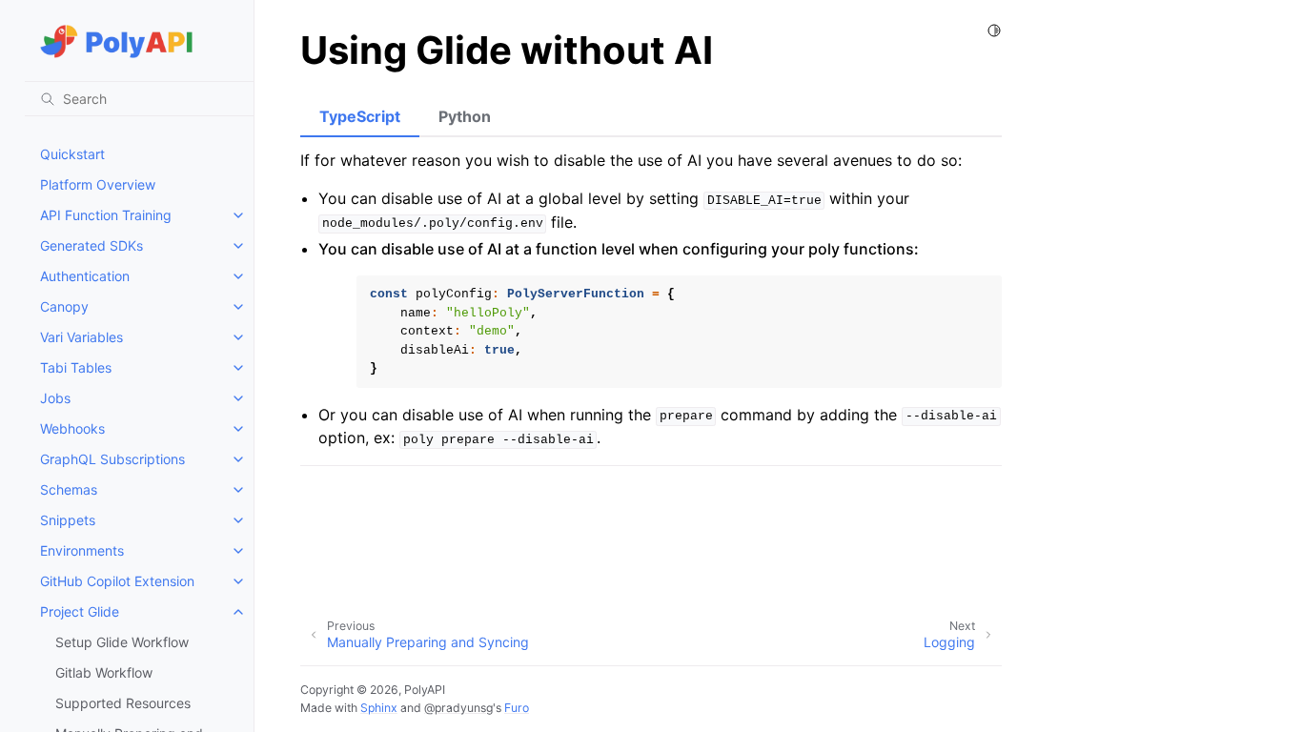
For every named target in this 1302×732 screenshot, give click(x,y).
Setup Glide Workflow (122, 642)
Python (464, 116)
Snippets (67, 520)
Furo (516, 708)
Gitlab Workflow (104, 672)
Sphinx (378, 708)
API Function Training (106, 215)
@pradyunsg (458, 708)
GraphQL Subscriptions (112, 459)
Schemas (68, 489)
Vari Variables (81, 337)
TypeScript (359, 116)
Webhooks (72, 428)
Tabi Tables (76, 367)
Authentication (85, 276)
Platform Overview (97, 184)
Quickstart (72, 154)
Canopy (64, 306)
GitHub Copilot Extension (117, 581)
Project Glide (79, 611)
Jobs (55, 398)
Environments (82, 550)
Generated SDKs (91, 245)
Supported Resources (123, 703)
